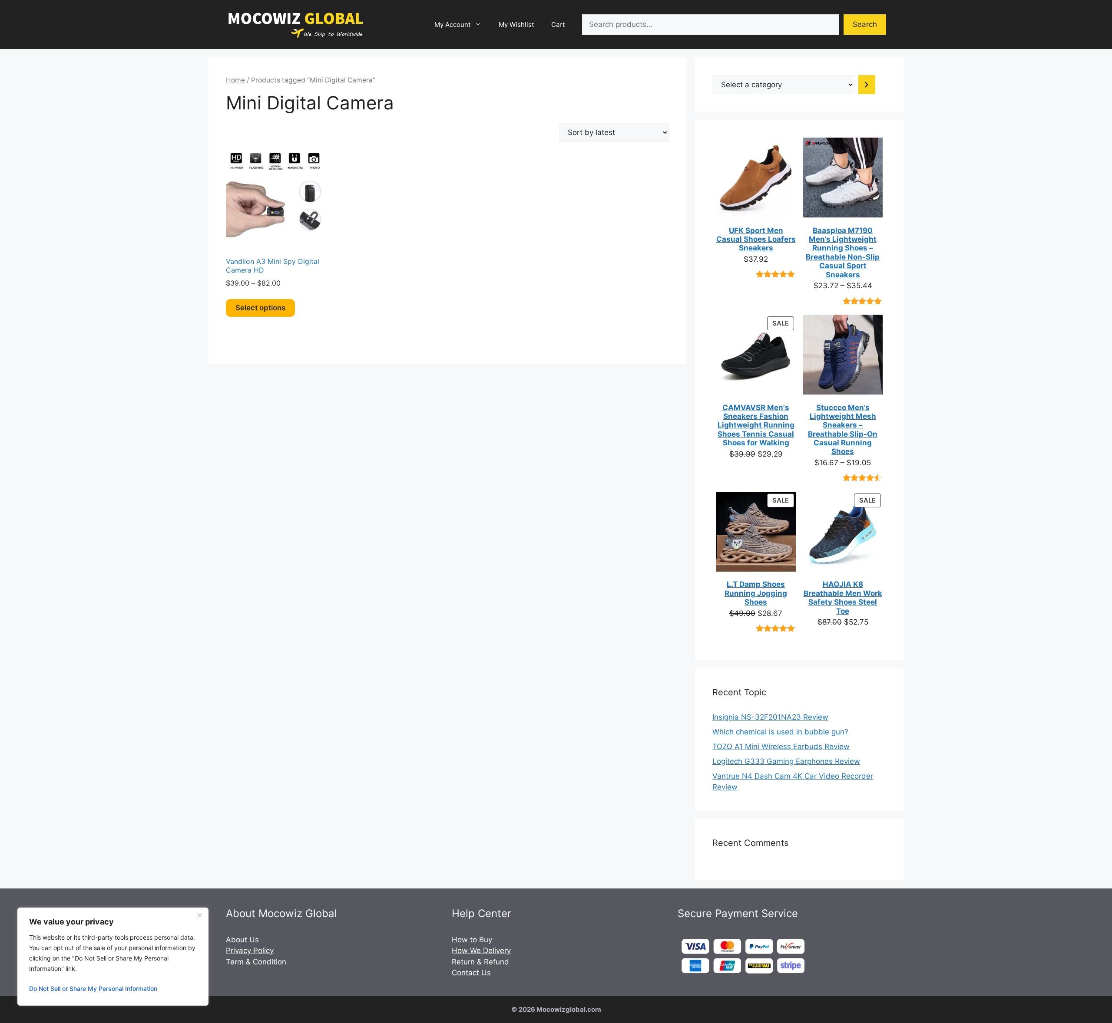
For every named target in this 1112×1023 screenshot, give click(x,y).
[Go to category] (866, 84)
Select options (260, 307)
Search (865, 24)
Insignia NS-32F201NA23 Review (770, 717)
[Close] (199, 915)
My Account (452, 24)
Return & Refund (480, 961)
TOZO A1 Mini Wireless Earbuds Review (781, 746)
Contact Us (471, 972)
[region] (112, 957)
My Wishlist (516, 24)
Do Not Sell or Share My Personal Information (93, 988)
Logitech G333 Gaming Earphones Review (786, 761)
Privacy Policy (250, 950)
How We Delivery (481, 950)
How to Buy (472, 939)
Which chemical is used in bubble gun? (780, 731)
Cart (558, 24)
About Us (242, 939)
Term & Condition (256, 961)
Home (235, 80)
